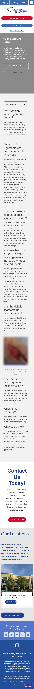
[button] (31, 2)
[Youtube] (17, 634)
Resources (27, 671)
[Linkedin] (28, 634)
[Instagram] (22, 634)
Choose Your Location (17, 31)
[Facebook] (6, 634)
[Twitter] (11, 634)
